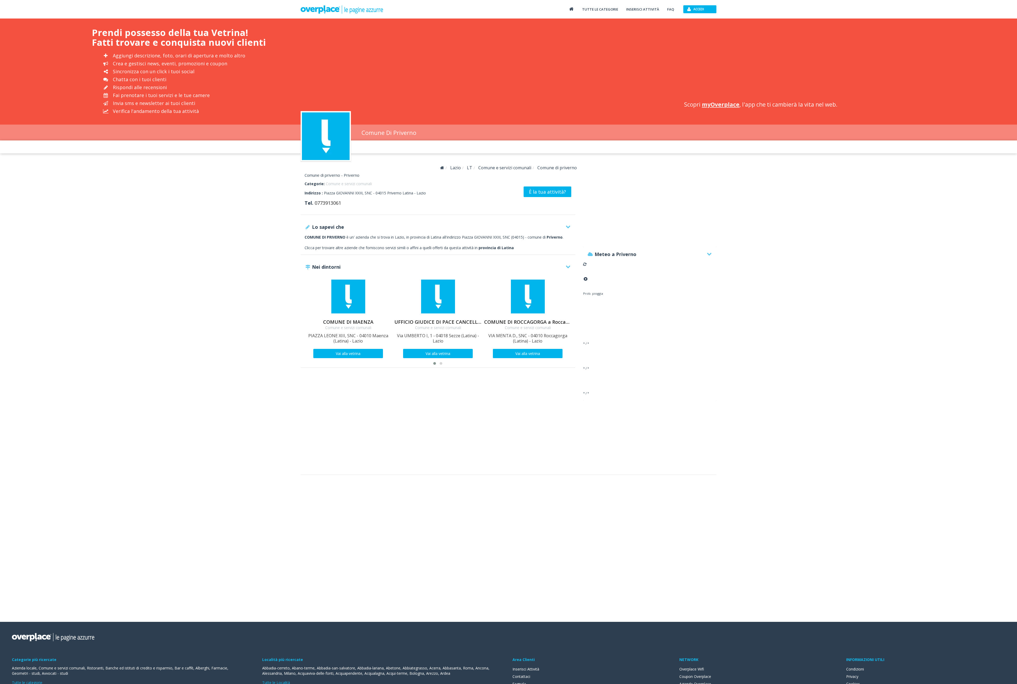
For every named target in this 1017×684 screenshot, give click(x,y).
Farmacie (219, 668)
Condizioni (855, 669)
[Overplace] (442, 167)
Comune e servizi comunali (349, 183)
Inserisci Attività (525, 669)
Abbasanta (452, 668)
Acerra (434, 668)
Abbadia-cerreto (276, 668)
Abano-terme (303, 668)
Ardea (445, 673)
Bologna (416, 673)
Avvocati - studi (55, 673)
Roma (468, 668)
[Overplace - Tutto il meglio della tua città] (571, 9)
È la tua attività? (547, 192)
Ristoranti (95, 668)
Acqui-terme (396, 673)
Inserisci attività (642, 9)
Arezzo (432, 673)
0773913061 (328, 203)
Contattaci (521, 676)
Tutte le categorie (600, 9)
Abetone (393, 668)
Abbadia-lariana (370, 668)
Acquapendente (349, 673)
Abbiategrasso (415, 668)
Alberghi (202, 668)
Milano (290, 673)
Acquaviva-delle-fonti (315, 673)
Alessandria (272, 673)
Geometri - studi (26, 673)
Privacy (852, 676)
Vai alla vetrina (348, 353)
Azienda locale (24, 668)
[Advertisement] (755, 61)
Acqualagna (374, 673)
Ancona (481, 668)
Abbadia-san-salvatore (336, 668)
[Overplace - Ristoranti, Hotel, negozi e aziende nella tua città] (342, 9)
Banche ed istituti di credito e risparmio (138, 668)
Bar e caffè (184, 668)
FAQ (670, 9)
